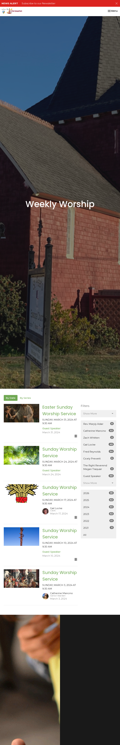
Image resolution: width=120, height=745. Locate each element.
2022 (98, 520)
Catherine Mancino (98, 430)
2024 (98, 507)
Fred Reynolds (98, 451)
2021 (98, 527)
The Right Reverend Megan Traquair (98, 467)
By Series (25, 397)
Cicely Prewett (98, 458)
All (84, 534)
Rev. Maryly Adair (98, 423)
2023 (98, 514)
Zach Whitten (98, 437)
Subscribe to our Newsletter (38, 3)
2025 (98, 500)
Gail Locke (98, 444)
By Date (10, 397)
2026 (98, 493)
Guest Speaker (98, 476)
